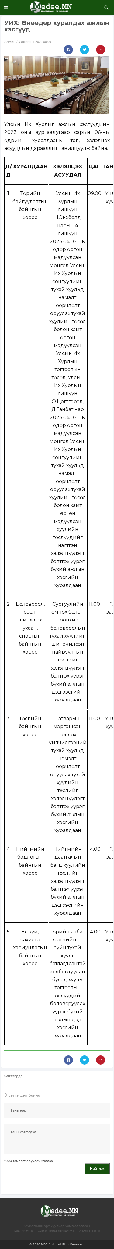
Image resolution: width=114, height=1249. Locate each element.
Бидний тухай (24, 1231)
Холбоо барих (89, 1231)
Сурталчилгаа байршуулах (56, 1231)
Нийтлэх (97, 1169)
